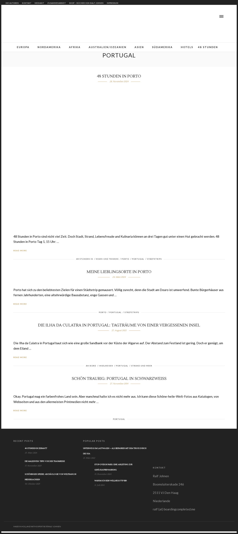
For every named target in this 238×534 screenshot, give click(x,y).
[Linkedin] (19, 16)
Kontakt (26, 3)
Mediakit (39, 3)
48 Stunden (208, 47)
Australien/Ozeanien (107, 47)
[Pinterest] (23, 16)
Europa (23, 47)
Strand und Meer (141, 366)
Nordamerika (49, 47)
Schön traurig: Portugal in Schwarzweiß (119, 378)
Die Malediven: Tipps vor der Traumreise (45, 461)
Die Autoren (12, 3)
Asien (139, 47)
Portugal (138, 259)
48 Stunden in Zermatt (36, 448)
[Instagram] (27, 16)
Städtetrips (154, 259)
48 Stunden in (84, 259)
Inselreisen (106, 366)
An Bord (91, 366)
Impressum (112, 3)
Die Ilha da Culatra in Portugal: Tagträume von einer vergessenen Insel (119, 325)
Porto (125, 259)
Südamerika (162, 47)
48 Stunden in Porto (119, 76)
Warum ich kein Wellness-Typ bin (110, 480)
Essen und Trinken (107, 259)
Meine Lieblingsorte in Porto (119, 271)
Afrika (75, 47)
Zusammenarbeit (56, 3)
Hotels (187, 47)
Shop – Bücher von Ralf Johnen (86, 3)
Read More (20, 250)
